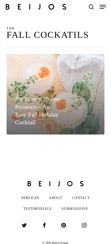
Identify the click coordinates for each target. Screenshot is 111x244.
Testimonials (37, 209)
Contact (81, 198)
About (55, 198)
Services (30, 198)
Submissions (74, 209)
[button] (103, 7)
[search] (91, 6)
